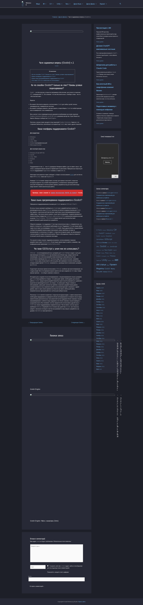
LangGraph (98, 250)
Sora (108, 256)
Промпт (113, 264)
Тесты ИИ (99, 271)
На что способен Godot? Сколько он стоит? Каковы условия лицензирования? (52, 74)
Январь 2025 (100, 330)
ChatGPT (102, 233)
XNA (113, 260)
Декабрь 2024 (100, 333)
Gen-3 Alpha (114, 242)
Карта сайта (81, 601)
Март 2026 (99, 290)
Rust (114, 253)
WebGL (109, 260)
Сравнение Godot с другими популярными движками (117, 366)
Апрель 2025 (100, 321)
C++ (97, 233)
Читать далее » (100, 41)
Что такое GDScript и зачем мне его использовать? (45, 80)
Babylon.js (110, 230)
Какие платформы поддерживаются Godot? (43, 76)
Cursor (98, 236)
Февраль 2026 (100, 293)
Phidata (102, 253)
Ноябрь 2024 (100, 335)
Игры (108, 264)
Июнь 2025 (99, 316)
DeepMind (103, 236)
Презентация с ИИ (103, 28)
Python (110, 253)
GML (97, 246)
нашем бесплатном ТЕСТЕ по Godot (63, 193)
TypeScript (98, 260)
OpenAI (115, 250)
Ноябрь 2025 (100, 302)
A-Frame (99, 230)
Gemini (109, 242)
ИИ (116, 260)
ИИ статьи (101, 264)
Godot (56, 66)
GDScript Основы (101, 242)
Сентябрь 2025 (100, 307)
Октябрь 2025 (100, 304)
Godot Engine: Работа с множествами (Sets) (44, 521)
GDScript (108, 239)
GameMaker (100, 239)
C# (115, 230)
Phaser (98, 253)
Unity (104, 260)
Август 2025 (99, 310)
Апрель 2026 (100, 288)
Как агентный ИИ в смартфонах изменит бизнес (105, 87)
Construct (108, 233)
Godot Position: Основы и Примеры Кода (117, 417)
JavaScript (113, 246)
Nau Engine (108, 250)
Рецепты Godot (103, 268)
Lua (103, 250)
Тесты (113, 269)
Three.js (112, 256)
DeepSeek (109, 236)
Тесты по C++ (108, 208)
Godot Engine (35, 389)
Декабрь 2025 (100, 299)
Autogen (104, 230)
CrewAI (113, 233)
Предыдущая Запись (35, 322)
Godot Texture (121, 406)
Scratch (98, 256)
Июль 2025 (99, 313)
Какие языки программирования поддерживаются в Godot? (47, 78)
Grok (108, 246)
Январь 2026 (100, 296)
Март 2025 (99, 324)
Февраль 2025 (100, 327)
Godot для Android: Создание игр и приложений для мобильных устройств (107, 195)
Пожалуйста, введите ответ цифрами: (58, 572)
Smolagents (103, 256)
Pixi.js (107, 253)
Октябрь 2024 (100, 338)
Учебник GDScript (107, 271)
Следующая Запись (78, 322)
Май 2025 (99, 318)
